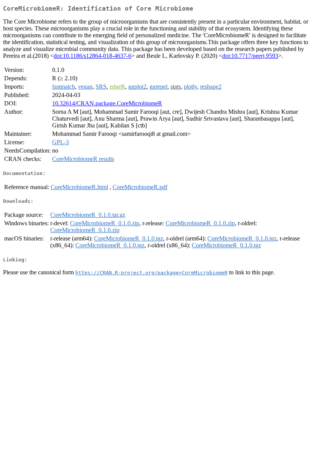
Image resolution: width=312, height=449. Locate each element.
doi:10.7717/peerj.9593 (250, 56)
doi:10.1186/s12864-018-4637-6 (92, 56)
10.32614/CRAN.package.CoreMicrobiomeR (107, 103)
